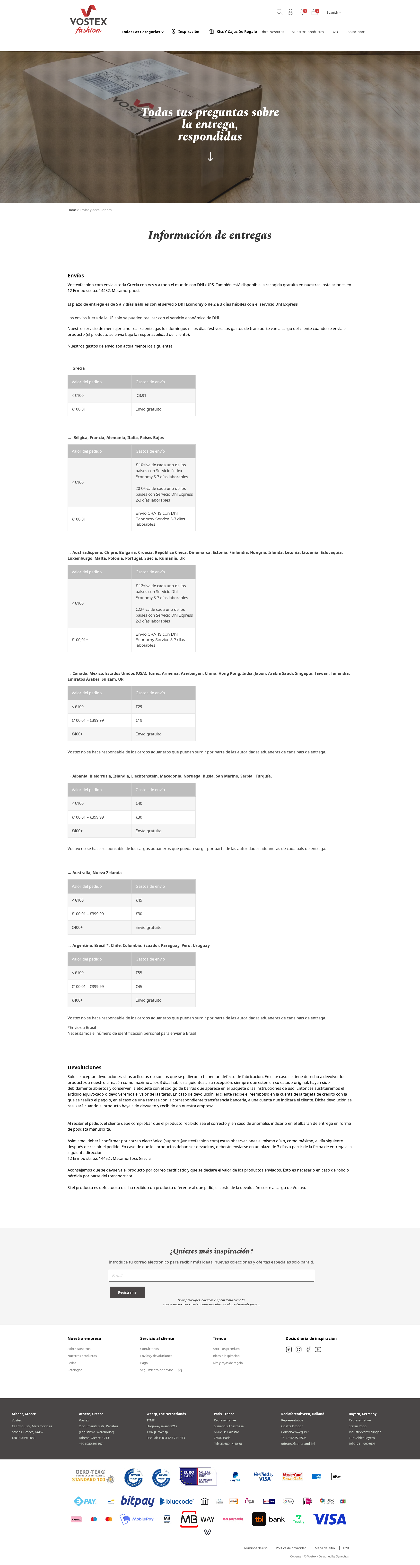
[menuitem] (271, 31)
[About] (210, 157)
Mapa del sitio (325, 1548)
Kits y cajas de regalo (228, 1363)
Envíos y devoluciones (156, 1356)
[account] (290, 12)
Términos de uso (256, 1548)
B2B (346, 1548)
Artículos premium (226, 1348)
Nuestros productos (82, 1356)
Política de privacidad (291, 1548)
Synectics (342, 1556)
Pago (144, 1363)
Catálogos (75, 1370)
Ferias (72, 1363)
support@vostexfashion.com (191, 1141)
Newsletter (211, 1277)
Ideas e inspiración (226, 1356)
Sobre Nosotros (79, 1348)
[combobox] (333, 12)
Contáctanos (149, 1348)
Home (72, 210)
